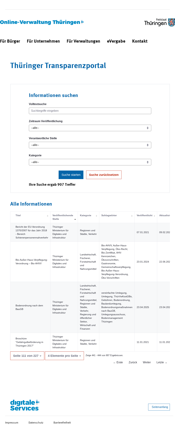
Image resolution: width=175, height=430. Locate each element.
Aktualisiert (166, 215)
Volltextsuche (37, 104)
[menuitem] (10, 41)
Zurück (133, 362)
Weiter (147, 362)
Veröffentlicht (144, 215)
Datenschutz (36, 422)
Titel (18, 215)
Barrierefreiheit (62, 422)
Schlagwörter (109, 215)
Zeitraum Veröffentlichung (46, 121)
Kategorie (35, 155)
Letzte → (162, 362)
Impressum (11, 422)
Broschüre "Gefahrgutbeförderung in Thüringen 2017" (29, 342)
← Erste (118, 362)
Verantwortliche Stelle (43, 138)
